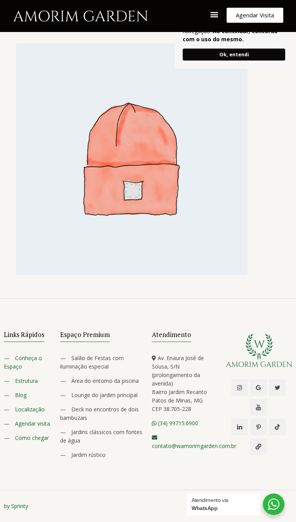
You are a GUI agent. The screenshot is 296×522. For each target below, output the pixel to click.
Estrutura (26, 380)
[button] (214, 14)
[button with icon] (239, 387)
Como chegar (32, 437)
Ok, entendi (234, 54)
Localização (30, 409)
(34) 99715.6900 (177, 423)
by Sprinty (16, 506)
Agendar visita (32, 423)
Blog (21, 395)
